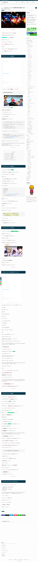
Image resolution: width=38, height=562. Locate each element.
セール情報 (28, 147)
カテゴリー (12, 559)
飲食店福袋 (29, 168)
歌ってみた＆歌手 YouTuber (31, 118)
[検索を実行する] (36, 8)
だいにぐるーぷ (29, 85)
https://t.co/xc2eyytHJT (16, 136)
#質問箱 (12, 136)
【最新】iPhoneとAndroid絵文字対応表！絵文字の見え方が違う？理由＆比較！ (31, 20)
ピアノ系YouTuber (30, 132)
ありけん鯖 (29, 107)
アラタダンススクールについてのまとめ (10, 159)
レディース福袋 (29, 150)
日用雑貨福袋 (29, 172)
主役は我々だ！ (29, 100)
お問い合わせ (4, 545)
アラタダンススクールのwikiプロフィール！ (11, 157)
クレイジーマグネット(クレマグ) (31, 86)
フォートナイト (29, 117)
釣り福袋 (29, 165)
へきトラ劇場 (29, 67)
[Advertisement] (19, 532)
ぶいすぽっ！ (29, 138)
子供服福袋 (29, 154)
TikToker (28, 139)
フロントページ (4, 552)
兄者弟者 (29, 111)
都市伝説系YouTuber (30, 128)
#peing (10, 136)
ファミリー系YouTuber (30, 125)
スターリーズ (29, 68)
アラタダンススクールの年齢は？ (9, 153)
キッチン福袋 (29, 171)
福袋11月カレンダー (22, 559)
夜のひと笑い (29, 54)
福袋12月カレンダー (27, 559)
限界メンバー (29, 96)
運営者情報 (3, 555)
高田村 (28, 89)
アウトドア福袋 (29, 164)
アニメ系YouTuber (30, 121)
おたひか (29, 53)
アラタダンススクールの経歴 (9, 158)
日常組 (28, 93)
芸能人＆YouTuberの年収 (30, 141)
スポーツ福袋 (29, 161)
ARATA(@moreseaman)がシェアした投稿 (12, 86)
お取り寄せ (28, 178)
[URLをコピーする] (24, 515)
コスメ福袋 (29, 158)
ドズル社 (29, 110)
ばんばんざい (29, 78)
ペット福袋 (29, 175)
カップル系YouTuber (30, 46)
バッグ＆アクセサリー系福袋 (31, 157)
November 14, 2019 (13, 195)
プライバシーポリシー (5, 550)
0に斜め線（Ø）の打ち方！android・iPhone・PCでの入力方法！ (31, 22)
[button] (3, 515)
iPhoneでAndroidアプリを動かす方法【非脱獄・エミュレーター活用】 (31, 17)
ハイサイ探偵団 (29, 57)
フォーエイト (29, 60)
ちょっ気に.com (4, 2)
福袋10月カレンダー (16, 559)
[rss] (35, 0)
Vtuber (28, 135)
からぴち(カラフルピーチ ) (31, 103)
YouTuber (3, 511)
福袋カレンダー (29, 144)
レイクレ (29, 82)
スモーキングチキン (30, 71)
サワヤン (29, 114)
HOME (9, 559)
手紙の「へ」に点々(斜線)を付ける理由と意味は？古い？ (31, 24)
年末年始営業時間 (29, 40)
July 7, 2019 (12, 137)
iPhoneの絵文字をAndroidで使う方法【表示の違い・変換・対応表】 (31, 15)
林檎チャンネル (29, 50)
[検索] (36, 0)
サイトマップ (4, 548)
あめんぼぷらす (29, 75)
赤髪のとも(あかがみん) (30, 92)
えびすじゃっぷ (29, 61)
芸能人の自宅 (28, 142)
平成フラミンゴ (29, 64)
